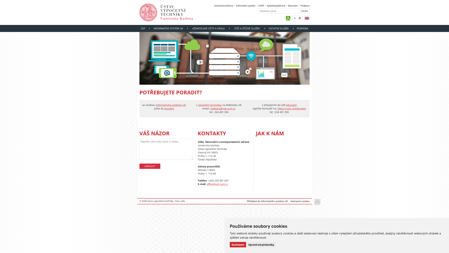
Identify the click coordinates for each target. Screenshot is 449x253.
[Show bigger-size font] (299, 18)
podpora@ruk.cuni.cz (222, 108)
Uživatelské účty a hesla (208, 28)
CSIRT (261, 5)
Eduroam (293, 5)
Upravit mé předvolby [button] (261, 244)
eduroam (291, 105)
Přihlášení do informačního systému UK (267, 201)
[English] (307, 18)
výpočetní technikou (210, 105)
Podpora (305, 5)
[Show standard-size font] (294, 18)
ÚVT (143, 28)
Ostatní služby (279, 28)
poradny (169, 108)
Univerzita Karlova (223, 5)
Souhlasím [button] (238, 244)
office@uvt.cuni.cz (217, 184)
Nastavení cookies (300, 201)
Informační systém (245, 5)
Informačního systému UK (171, 105)
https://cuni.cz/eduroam (291, 108)
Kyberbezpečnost (276, 5)
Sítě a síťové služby (247, 28)
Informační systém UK (168, 28)
